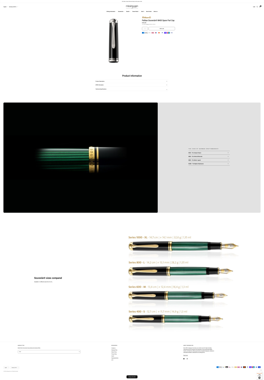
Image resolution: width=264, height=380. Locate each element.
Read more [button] (185, 355)
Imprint (112, 356)
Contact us (113, 348)
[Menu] (262, 373)
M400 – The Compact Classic (195, 153)
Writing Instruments (111, 11)
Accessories (120, 11)
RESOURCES (114, 345)
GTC (112, 360)
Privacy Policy (114, 354)
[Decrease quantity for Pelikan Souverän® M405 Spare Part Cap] (143, 28)
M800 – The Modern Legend (195, 160)
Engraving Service (114, 358)
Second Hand (135, 11)
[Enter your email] (79, 351)
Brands (127, 11)
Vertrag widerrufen (132, 376)
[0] (260, 7)
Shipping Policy (114, 350)
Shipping (147, 24)
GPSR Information (100, 85)
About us (155, 11)
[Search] (257, 7)
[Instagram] (188, 358)
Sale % (142, 11)
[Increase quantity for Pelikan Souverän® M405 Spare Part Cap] (147, 28)
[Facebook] (184, 358)
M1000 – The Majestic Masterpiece (196, 163)
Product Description (100, 81)
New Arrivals (149, 11)
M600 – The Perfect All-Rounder (195, 156)
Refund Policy (114, 352)
